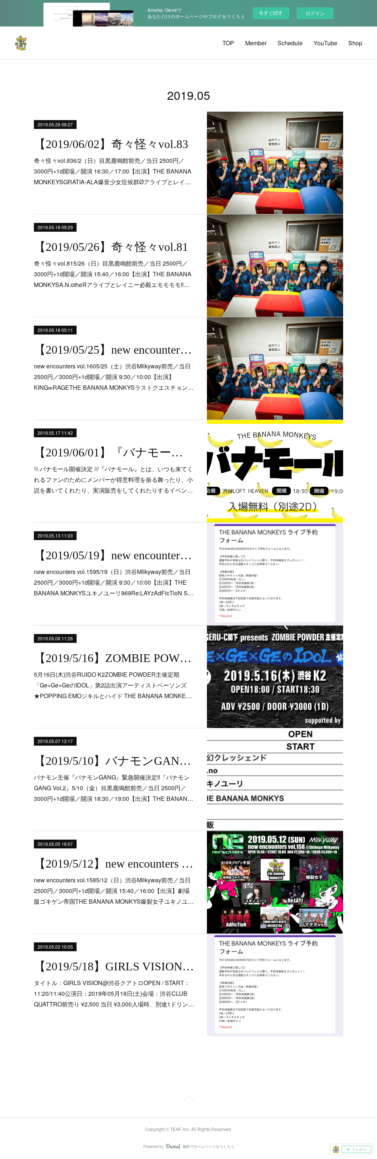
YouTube (325, 43)
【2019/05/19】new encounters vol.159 (114, 555)
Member (256, 43)
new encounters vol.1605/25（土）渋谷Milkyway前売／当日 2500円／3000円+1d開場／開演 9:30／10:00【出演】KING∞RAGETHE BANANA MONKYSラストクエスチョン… (114, 377)
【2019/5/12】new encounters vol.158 (114, 863)
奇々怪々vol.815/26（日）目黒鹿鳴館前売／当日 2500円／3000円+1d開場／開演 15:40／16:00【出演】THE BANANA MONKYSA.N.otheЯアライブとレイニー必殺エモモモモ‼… (112, 274)
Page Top (188, 1099)
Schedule (290, 43)
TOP (228, 43)
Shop (355, 43)
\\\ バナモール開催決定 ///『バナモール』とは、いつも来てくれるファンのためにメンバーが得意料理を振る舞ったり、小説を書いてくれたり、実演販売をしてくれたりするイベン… (113, 479)
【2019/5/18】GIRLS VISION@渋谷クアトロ (114, 966)
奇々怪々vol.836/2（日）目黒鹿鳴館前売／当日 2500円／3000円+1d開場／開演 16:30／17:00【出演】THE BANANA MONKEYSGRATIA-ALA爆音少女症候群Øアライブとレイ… (112, 171)
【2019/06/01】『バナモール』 (114, 452)
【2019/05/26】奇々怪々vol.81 (111, 246)
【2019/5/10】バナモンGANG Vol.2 (114, 760)
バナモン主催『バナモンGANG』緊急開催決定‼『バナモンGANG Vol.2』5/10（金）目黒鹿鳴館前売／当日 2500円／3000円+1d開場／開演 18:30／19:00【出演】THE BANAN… (113, 788)
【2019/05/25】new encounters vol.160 (114, 349)
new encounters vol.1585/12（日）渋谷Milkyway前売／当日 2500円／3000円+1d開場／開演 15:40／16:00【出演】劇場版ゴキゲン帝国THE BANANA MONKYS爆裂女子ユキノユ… (114, 891)
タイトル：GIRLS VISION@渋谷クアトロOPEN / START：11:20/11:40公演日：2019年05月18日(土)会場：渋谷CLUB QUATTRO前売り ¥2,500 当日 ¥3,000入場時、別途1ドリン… (114, 993)
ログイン (315, 13)
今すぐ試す (271, 12)
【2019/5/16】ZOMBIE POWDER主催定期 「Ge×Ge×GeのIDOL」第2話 (114, 658)
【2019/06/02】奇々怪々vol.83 (111, 144)
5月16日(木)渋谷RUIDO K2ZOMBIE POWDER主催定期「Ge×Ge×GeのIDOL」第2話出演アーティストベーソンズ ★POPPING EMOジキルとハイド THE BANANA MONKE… (113, 685)
